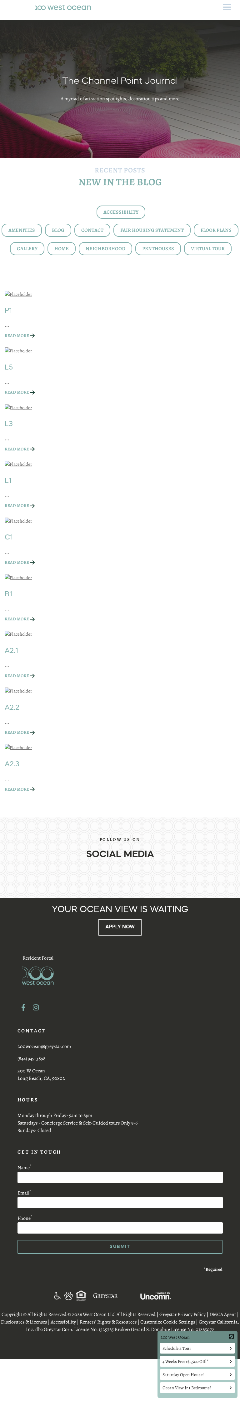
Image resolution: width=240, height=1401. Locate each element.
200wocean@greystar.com (44, 1046)
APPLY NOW (120, 927)
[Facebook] (23, 1007)
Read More (17, 336)
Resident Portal (37, 958)
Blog (58, 230)
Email (24, 1193)
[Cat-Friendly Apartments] (68, 1295)
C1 (9, 537)
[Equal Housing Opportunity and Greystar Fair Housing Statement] (81, 1295)
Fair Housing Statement (152, 230)
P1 (8, 310)
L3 (9, 424)
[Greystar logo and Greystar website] (105, 1295)
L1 (8, 481)
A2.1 (11, 651)
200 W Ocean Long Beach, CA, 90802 (41, 1074)
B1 (8, 594)
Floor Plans (216, 230)
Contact (92, 230)
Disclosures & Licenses (24, 1322)
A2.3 (12, 764)
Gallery (27, 248)
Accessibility (120, 212)
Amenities (21, 230)
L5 (9, 367)
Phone (25, 1218)
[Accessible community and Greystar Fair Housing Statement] (57, 1296)
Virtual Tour (208, 248)
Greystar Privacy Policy (182, 1314)
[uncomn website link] (155, 1296)
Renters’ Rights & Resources (108, 1322)
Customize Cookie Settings (167, 1322)
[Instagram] (35, 1007)
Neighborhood (105, 248)
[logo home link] (63, 7)
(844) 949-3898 (32, 1058)
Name (24, 1167)
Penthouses (158, 248)
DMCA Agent (222, 1314)
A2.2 (12, 707)
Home (61, 248)
